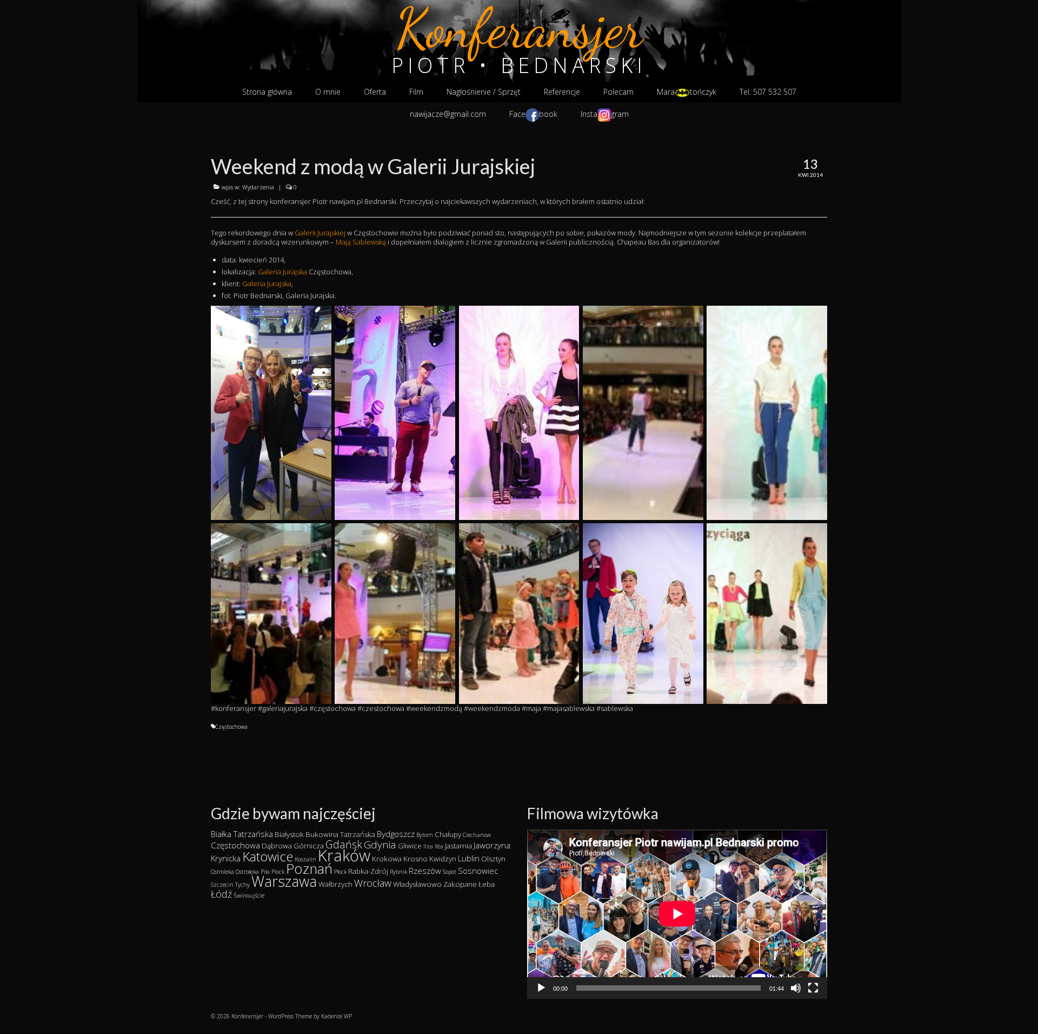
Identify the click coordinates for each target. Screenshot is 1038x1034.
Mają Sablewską (361, 242)
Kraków (344, 855)
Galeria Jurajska (282, 271)
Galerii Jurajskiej (320, 233)
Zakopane (460, 884)
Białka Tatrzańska (242, 833)
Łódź (221, 893)
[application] (677, 913)
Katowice (267, 856)
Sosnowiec (478, 870)
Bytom (424, 835)
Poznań (309, 868)
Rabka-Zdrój (368, 871)
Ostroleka (222, 871)
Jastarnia (458, 846)
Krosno (415, 859)
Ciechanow (477, 835)
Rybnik (398, 871)
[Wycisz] (795, 988)
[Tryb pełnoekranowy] (813, 988)
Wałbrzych (335, 884)
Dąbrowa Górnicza (293, 846)
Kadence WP (336, 1016)
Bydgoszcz (396, 833)
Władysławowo (417, 884)
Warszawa (284, 881)
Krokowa (387, 859)
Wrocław (372, 883)
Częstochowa (231, 726)
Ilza (428, 846)
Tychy (242, 884)
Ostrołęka (247, 871)
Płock (340, 871)
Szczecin (222, 884)
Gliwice (410, 846)
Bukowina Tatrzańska (340, 834)
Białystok (289, 834)
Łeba (486, 884)
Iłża (439, 846)
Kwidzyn (442, 859)
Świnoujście (249, 895)
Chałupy (448, 834)
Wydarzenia (258, 187)
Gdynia (380, 845)
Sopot (449, 871)
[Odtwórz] (541, 988)
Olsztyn (493, 859)
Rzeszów (425, 870)
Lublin (469, 858)
